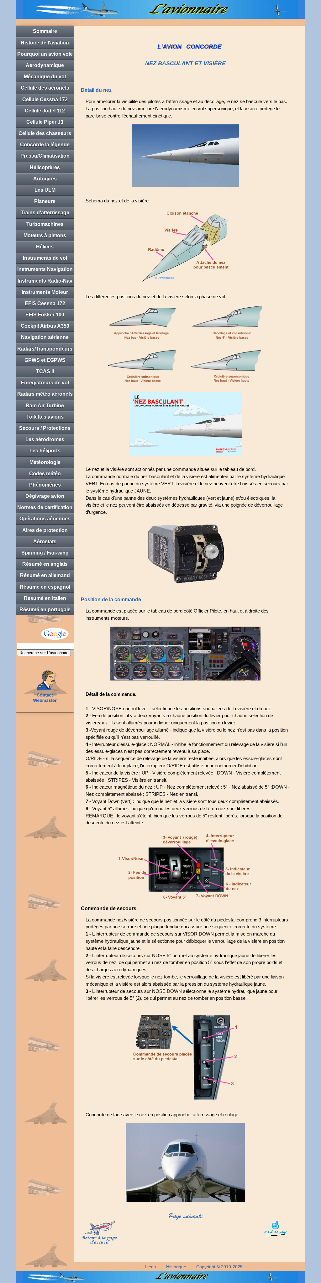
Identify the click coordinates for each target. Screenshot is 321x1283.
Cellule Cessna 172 (45, 99)
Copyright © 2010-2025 (219, 1266)
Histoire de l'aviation (45, 42)
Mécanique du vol (45, 76)
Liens (150, 1266)
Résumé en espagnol (45, 587)
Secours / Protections (45, 428)
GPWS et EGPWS (45, 360)
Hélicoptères (45, 167)
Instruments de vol (45, 258)
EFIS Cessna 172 (45, 303)
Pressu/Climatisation (45, 156)
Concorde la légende (45, 144)
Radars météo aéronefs (45, 394)
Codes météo (45, 473)
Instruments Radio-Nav (45, 281)
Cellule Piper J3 (44, 122)
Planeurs (44, 201)
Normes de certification (44, 507)
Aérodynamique (45, 65)
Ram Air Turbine (45, 405)
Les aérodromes (44, 439)
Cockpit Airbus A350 (45, 326)
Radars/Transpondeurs (44, 349)
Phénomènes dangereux (45, 486)
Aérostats (44, 541)
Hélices (45, 246)
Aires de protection (45, 530)
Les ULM (44, 190)
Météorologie (45, 462)
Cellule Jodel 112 (45, 110)
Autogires (45, 178)
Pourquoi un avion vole (45, 54)
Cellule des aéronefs (45, 88)
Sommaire (45, 31)
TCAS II (45, 371)
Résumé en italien (45, 598)
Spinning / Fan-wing (45, 552)
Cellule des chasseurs (44, 133)
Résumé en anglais (45, 564)
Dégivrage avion (44, 496)
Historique (176, 1266)
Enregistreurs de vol (45, 382)
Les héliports (45, 450)
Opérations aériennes (45, 518)
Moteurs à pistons (45, 235)
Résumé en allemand (45, 575)
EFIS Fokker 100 (44, 314)
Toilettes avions (45, 417)
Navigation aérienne (45, 337)
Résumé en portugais (45, 609)
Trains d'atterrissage (45, 212)
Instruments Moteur (45, 292)
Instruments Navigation (45, 269)
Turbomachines (45, 224)
